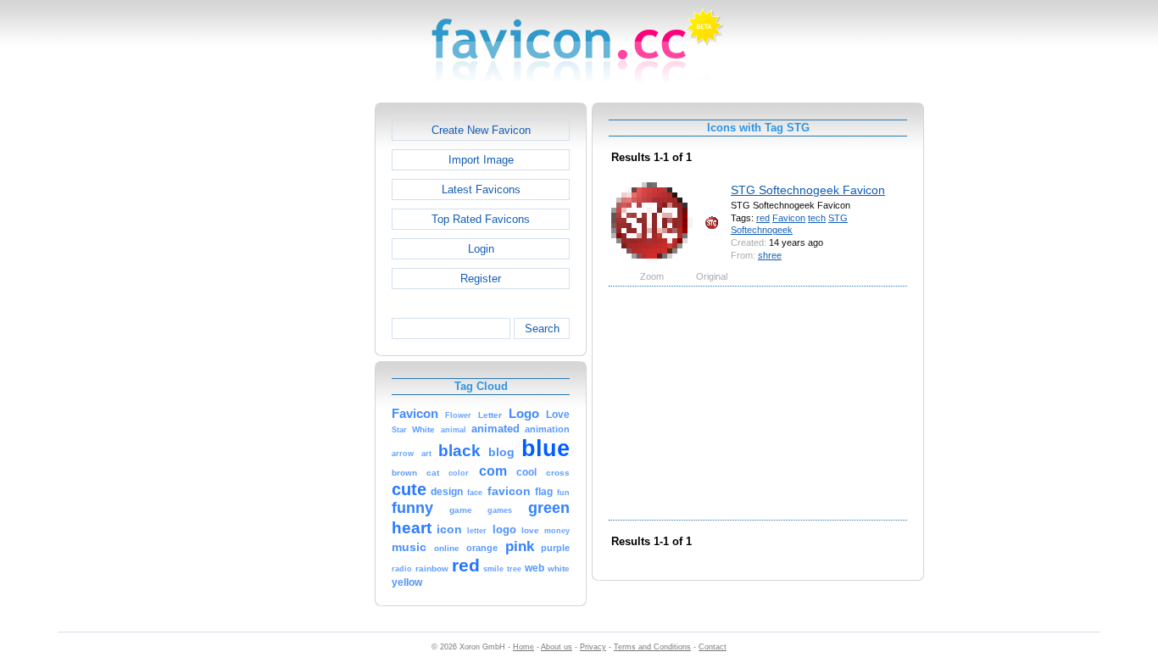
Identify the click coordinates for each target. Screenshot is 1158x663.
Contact (713, 647)
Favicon (788, 218)
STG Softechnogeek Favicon (808, 190)
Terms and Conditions (652, 647)
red (763, 218)
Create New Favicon (481, 130)
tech (817, 218)
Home (523, 647)
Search (542, 328)
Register (480, 278)
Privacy (593, 647)
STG (838, 218)
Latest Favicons (481, 189)
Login (481, 248)
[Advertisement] (302, 357)
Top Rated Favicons (480, 219)
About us (556, 647)
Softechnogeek (762, 230)
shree (770, 255)
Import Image (481, 159)
